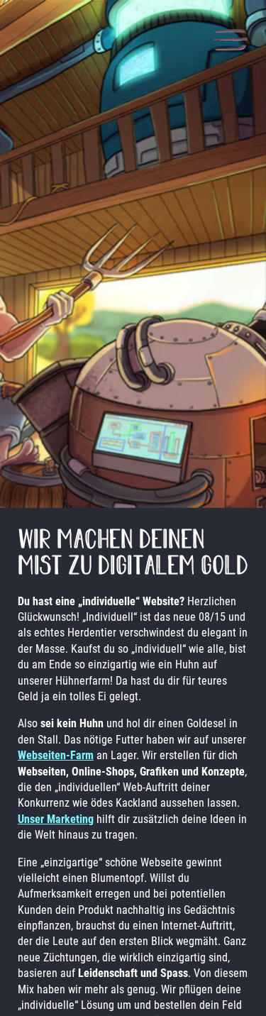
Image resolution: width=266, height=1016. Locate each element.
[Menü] (230, 41)
